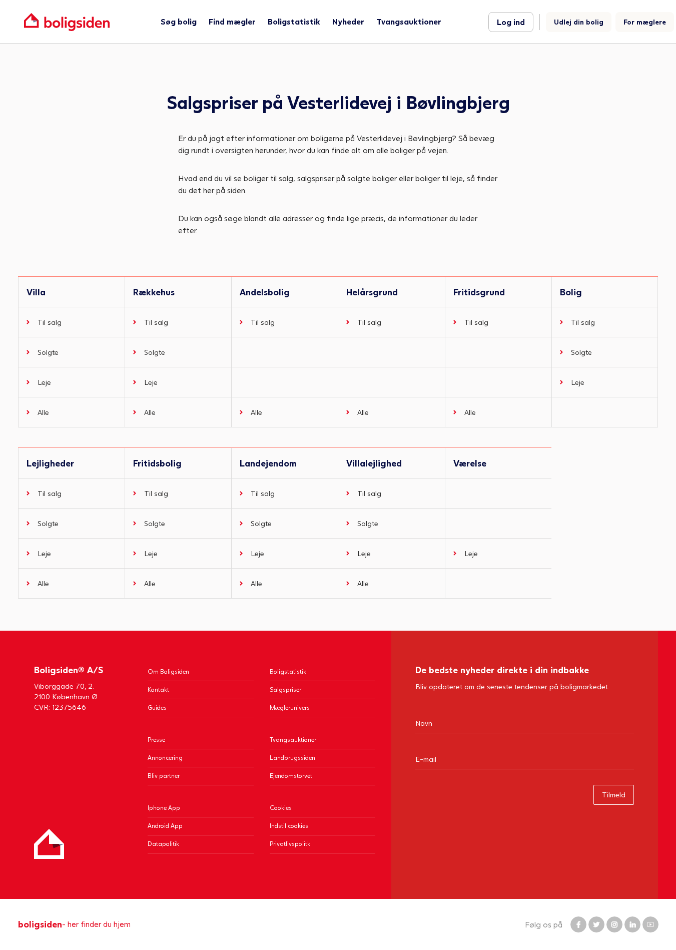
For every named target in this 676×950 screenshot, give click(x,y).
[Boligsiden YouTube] (650, 924)
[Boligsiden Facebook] (578, 924)
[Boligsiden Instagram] (614, 924)
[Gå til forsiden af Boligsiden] (67, 22)
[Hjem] (49, 844)
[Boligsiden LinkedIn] (632, 924)
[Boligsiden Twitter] (596, 924)
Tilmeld (613, 794)
